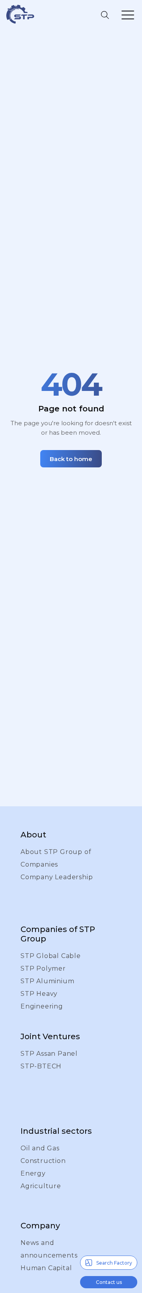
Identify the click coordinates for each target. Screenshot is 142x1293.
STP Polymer (43, 968)
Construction (43, 1161)
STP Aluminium (47, 981)
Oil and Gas (40, 1148)
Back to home (71, 459)
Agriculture (41, 1186)
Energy (33, 1173)
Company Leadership (57, 877)
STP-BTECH (41, 1066)
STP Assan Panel (49, 1053)
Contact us (109, 1282)
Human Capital (46, 1268)
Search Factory (114, 1263)
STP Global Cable (51, 956)
